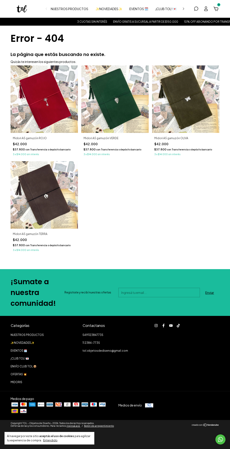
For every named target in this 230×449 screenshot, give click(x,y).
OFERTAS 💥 (19, 374)
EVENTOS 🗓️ (138, 9)
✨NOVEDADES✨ (108, 9)
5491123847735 (92, 335)
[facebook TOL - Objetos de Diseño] (163, 325)
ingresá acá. (73, 425)
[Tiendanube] (205, 425)
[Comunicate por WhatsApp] (220, 439)
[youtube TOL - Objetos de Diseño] (171, 325)
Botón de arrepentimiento (99, 425)
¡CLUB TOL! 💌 (166, 9)
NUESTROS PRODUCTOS (69, 9)
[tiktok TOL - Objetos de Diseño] (178, 325)
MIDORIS (16, 382)
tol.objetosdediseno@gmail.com (105, 350)
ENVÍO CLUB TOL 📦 (24, 366)
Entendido (50, 440)
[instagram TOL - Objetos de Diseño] (156, 325)
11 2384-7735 (91, 342)
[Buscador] (196, 9)
